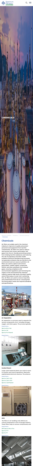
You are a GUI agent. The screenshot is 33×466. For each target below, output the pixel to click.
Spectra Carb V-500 (7, 380)
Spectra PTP (5, 430)
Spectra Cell (5, 330)
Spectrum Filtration (6, 235)
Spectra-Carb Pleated (7, 382)
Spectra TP (5, 432)
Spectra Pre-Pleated (7, 332)
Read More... (5, 326)
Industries (15, 235)
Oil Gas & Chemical (24, 235)
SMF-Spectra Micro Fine (8, 428)
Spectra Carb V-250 (7, 378)
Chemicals (5, 237)
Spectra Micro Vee (6, 328)
